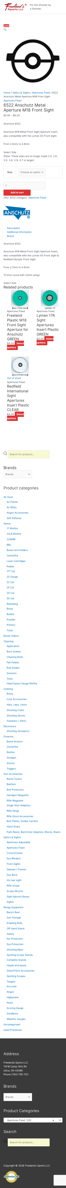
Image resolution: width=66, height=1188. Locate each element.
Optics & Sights (12, 837)
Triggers (11, 768)
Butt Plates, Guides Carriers (22, 821)
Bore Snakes (14, 651)
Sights (10, 901)
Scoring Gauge (15, 1008)
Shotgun (11, 757)
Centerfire (12, 555)
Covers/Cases (15, 853)
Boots (10, 693)
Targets (11, 981)
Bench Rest (13, 912)
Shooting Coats (15, 710)
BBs (9, 544)
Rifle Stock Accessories (20, 816)
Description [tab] (13, 228)
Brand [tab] (10, 236)
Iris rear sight (14, 880)
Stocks (10, 763)
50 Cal (10, 598)
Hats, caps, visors (17, 704)
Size (9, 172)
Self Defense (14, 518)
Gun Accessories (13, 774)
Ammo (7, 523)
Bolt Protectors (15, 789)
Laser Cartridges (16, 561)
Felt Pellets (13, 662)
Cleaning (8, 641)
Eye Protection (15, 944)
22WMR (11, 539)
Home (7, 92)
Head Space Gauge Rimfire (22, 683)
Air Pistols (12, 501)
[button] (5, 29)
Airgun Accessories (17, 512)
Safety (10, 934)
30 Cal (10, 593)
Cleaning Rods (15, 657)
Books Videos (11, 635)
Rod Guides (13, 667)
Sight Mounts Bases (18, 896)
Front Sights (13, 864)
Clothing (8, 689)
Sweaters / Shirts (16, 720)
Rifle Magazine (15, 800)
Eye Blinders (14, 858)
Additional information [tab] (19, 232)
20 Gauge (12, 576)
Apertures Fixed (15, 847)
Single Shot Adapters (18, 805)
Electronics (10, 726)
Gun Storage (14, 917)
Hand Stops (13, 826)
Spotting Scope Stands (20, 955)
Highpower (13, 997)
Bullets (10, 614)
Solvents (12, 673)
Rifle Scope (13, 885)
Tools (10, 630)
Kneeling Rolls (14, 923)
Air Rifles (12, 507)
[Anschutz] (17, 212)
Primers (11, 624)
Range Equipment (13, 907)
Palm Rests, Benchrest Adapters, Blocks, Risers (33, 832)
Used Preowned (12, 1030)
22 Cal (10, 582)
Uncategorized (12, 1024)
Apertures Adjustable (18, 842)
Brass (10, 608)
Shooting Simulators (18, 731)
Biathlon (11, 784)
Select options (15, 345)
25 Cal (10, 587)
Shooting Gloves (16, 715)
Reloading (12, 603)
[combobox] (33, 1120)
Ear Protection (15, 938)
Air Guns (8, 497)
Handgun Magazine (18, 795)
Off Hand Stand (15, 928)
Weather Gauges (16, 1019)
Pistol (10, 1002)
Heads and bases (16, 965)
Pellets (10, 566)
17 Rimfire (12, 528)
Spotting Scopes (16, 976)
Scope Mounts (15, 891)
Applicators (13, 646)
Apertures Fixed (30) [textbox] (29, 1120)
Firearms (8, 736)
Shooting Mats (15, 949)
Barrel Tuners (14, 778)
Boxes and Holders (17, 550)
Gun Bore (12, 874)
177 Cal (11, 571)
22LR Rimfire (14, 533)
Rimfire (11, 752)
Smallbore (12, 1013)
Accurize (12, 986)
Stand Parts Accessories (20, 970)
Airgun (10, 991)
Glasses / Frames (16, 869)
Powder (11, 619)
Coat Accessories (17, 699)
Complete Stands (16, 959)
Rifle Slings (13, 810)
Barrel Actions (15, 741)
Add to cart (17, 192)
